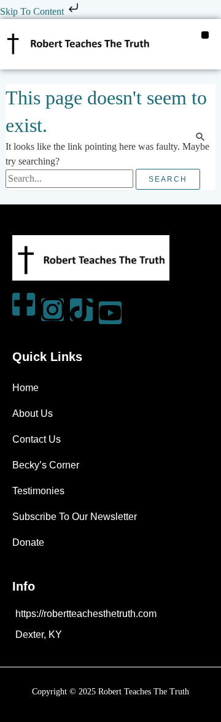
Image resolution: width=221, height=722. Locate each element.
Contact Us (36, 439)
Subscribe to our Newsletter (74, 516)
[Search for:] (71, 178)
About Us (32, 413)
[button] (205, 35)
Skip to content (33, 11)
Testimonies (38, 491)
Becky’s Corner (45, 465)
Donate (28, 542)
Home (25, 387)
